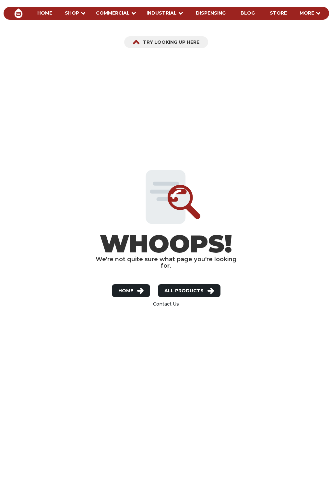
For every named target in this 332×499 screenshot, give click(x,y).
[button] (44, 13)
